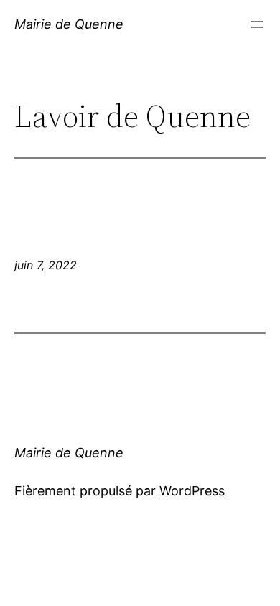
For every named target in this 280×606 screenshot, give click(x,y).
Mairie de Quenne (68, 24)
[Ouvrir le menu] (257, 24)
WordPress (192, 490)
